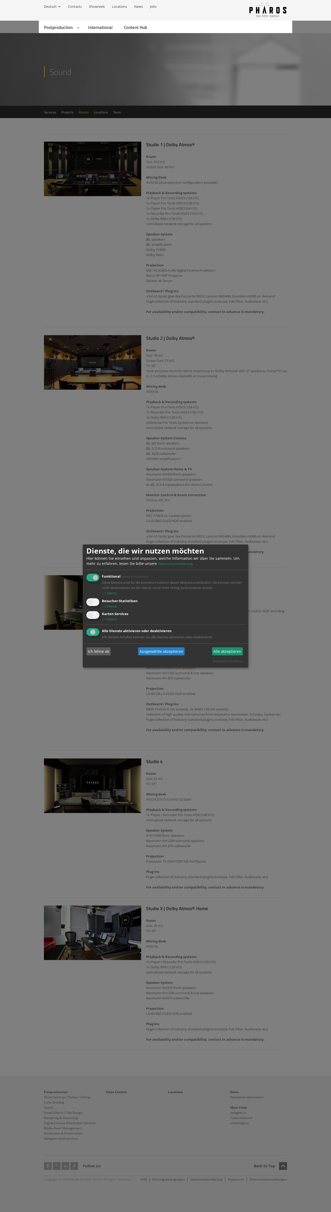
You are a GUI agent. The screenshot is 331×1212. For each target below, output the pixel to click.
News (138, 6)
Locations (119, 6)
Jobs (153, 6)
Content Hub (135, 27)
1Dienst (109, 593)
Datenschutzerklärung (175, 563)
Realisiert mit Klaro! (228, 661)
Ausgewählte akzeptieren (161, 651)
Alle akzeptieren (227, 651)
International (100, 27)
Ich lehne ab (98, 651)
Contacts (75, 6)
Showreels (97, 6)
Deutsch (50, 6)
